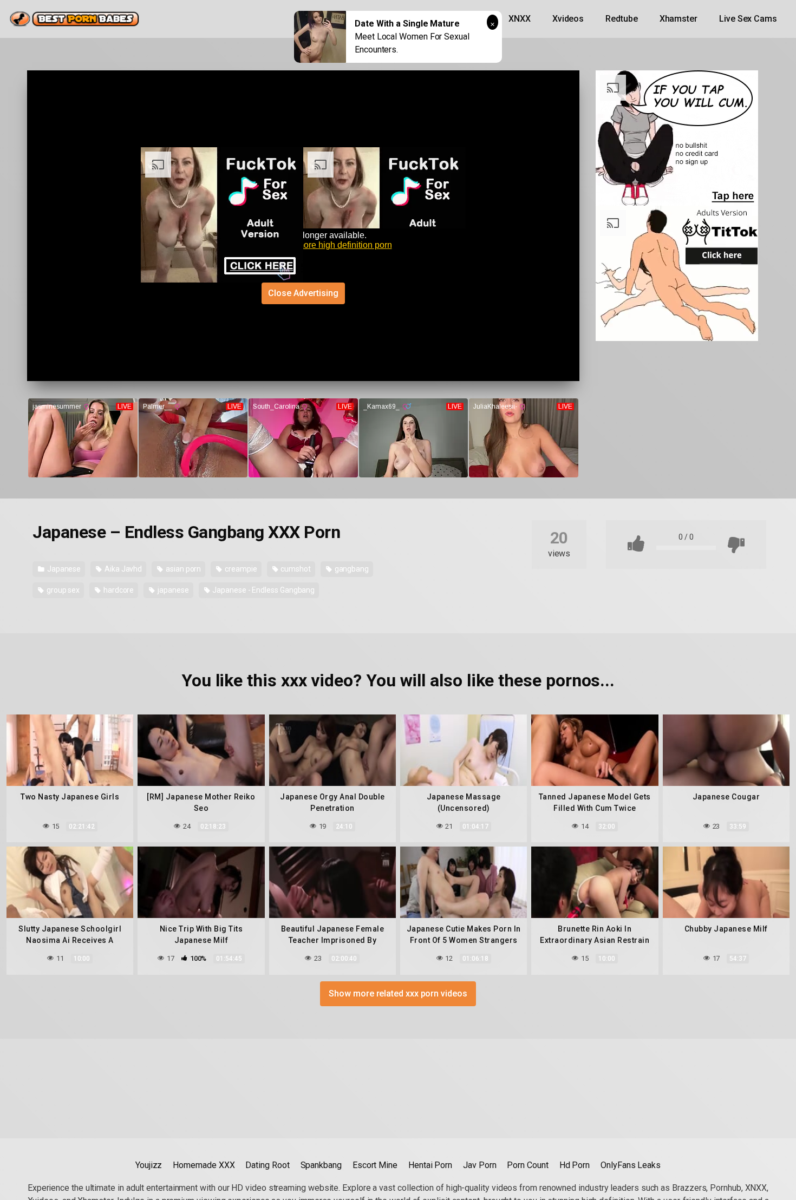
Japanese (63, 569)
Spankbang (321, 1165)
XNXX (519, 19)
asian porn (182, 569)
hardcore (118, 590)
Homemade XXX (203, 1165)
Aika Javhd (122, 569)
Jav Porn (479, 1165)
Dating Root (267, 1165)
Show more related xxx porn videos (398, 993)
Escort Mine (375, 1165)
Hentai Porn (430, 1165)
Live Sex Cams (748, 19)
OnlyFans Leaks (631, 1165)
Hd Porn (574, 1165)
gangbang (351, 569)
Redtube (621, 19)
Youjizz (148, 1165)
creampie (240, 569)
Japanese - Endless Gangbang (263, 590)
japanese (172, 590)
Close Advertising (303, 293)
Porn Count (527, 1165)
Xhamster (678, 19)
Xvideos (568, 19)
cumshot (294, 569)
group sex (62, 590)
